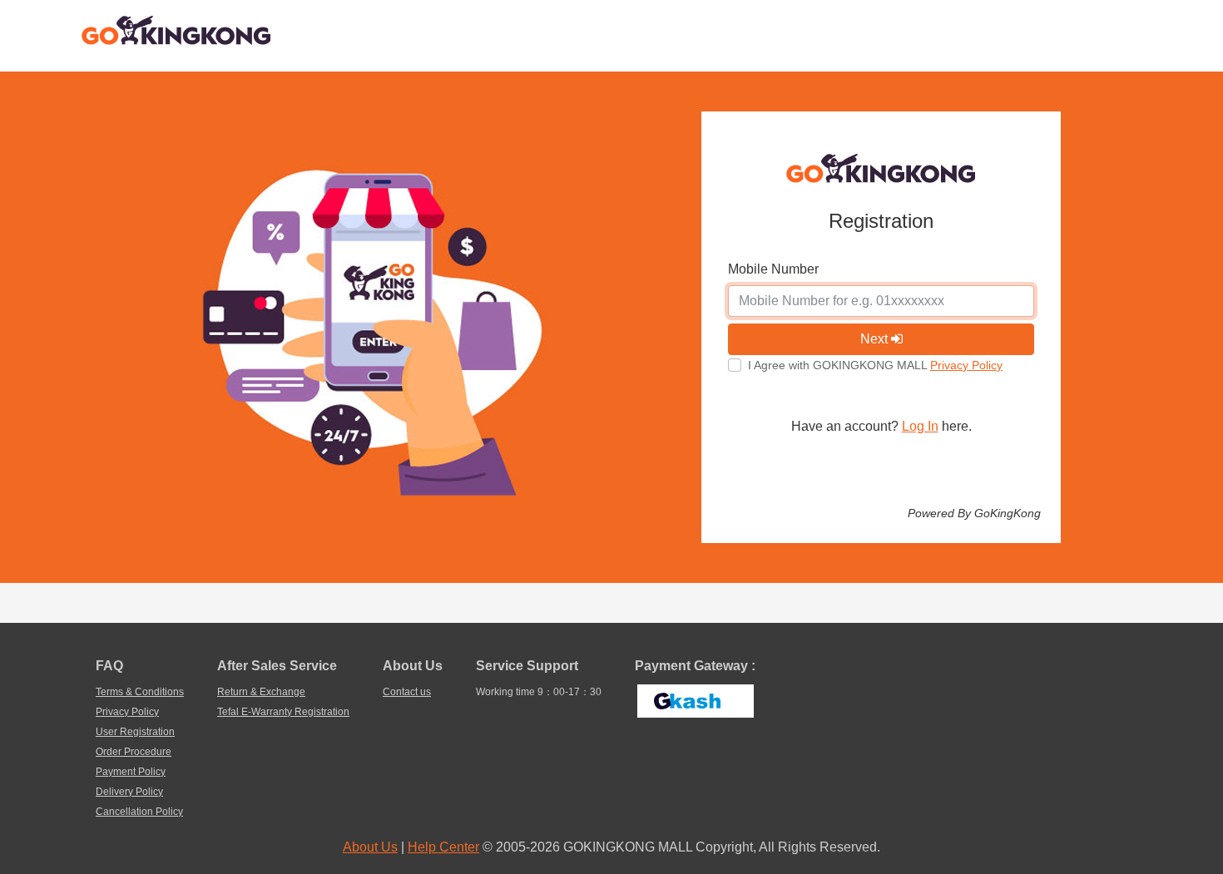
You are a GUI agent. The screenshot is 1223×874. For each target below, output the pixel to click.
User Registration (135, 732)
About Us (370, 847)
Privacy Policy (966, 365)
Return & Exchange (261, 692)
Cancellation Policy (139, 811)
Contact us (407, 692)
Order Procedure (133, 752)
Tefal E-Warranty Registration (283, 712)
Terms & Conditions (140, 692)
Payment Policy (131, 772)
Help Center (443, 847)
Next (875, 339)
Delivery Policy (129, 791)
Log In (920, 426)
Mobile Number (773, 269)
